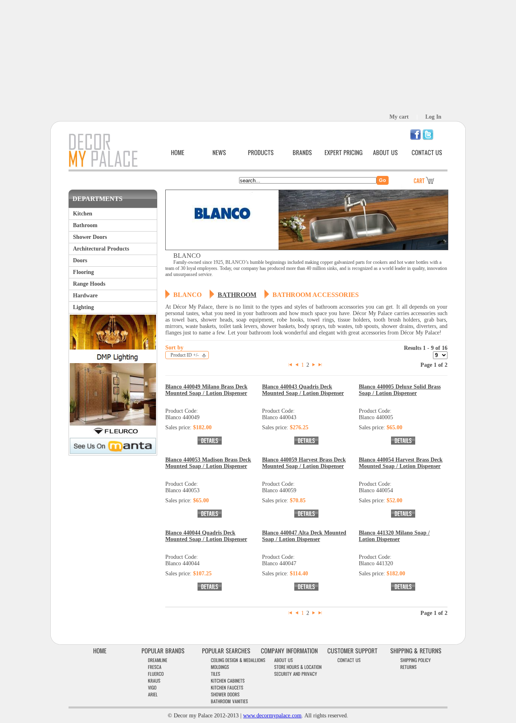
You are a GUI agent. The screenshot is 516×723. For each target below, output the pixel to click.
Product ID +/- (185, 355)
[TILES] (216, 674)
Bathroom (237, 294)
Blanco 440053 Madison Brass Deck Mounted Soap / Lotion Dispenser (208, 463)
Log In (433, 117)
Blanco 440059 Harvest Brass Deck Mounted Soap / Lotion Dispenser (304, 463)
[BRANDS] (302, 153)
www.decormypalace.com (272, 716)
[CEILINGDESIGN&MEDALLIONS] (238, 660)
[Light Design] (113, 360)
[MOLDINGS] (220, 667)
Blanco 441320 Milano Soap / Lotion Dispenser (394, 536)
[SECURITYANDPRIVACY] (295, 674)
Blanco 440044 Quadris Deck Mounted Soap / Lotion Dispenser (206, 536)
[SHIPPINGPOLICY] (415, 660)
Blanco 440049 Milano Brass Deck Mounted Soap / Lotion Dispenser (206, 390)
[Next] (314, 365)
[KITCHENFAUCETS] (227, 687)
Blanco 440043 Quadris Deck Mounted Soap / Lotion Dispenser (303, 390)
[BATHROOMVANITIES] (229, 701)
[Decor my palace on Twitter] (427, 138)
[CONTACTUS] (427, 153)
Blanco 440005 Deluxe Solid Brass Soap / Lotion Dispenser (400, 390)
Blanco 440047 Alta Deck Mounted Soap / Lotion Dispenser (304, 536)
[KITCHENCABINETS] (228, 681)
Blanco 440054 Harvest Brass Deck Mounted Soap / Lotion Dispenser (401, 463)
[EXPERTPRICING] (344, 153)
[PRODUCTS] (261, 153)
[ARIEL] (153, 694)
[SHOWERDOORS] (225, 694)
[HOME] (178, 153)
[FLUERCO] (156, 674)
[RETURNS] (408, 667)
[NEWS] (219, 153)
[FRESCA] (155, 667)
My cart (399, 117)
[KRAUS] (154, 681)
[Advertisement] (258, 56)
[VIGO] (152, 687)
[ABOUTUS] (385, 153)
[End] (320, 365)
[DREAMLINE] (157, 660)
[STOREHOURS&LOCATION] (298, 667)
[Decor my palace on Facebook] (415, 138)
